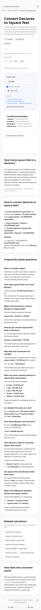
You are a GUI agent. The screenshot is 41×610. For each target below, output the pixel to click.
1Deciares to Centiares (25, 103)
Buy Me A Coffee (28, 600)
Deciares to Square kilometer (15, 544)
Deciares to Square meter (13, 536)
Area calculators (12, 10)
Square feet (11, 77)
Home (3, 10)
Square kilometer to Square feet (16, 549)
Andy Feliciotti (23, 602)
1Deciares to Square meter (14, 99)
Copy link (21, 39)
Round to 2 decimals (14, 87)
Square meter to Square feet (14, 540)
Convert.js (8, 582)
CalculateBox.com (18, 600)
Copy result (13, 91)
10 (10, 61)
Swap (12, 607)
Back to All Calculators (12, 6)
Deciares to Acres (11, 553)
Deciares (7, 43)
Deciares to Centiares (12, 557)
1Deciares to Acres (12, 103)
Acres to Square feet (27, 553)
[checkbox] (7, 87)
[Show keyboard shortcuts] (37, 600)
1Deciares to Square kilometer (15, 101)
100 (16, 61)
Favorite (10, 39)
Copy (31, 607)
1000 (21, 61)
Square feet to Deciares (16, 136)
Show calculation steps (16, 107)
